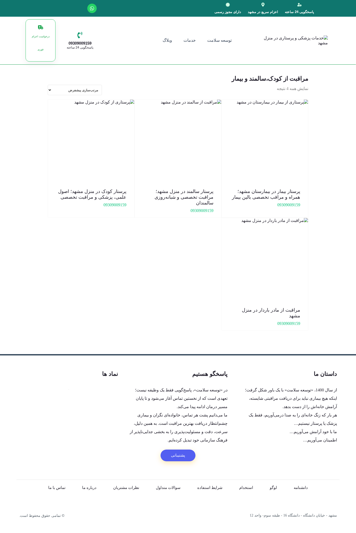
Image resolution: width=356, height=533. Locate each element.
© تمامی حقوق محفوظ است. (41, 515)
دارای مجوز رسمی (227, 12)
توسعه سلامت (219, 40)
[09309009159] (80, 35)
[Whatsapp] (92, 8)
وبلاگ (167, 40)
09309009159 (80, 43)
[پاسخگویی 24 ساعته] (299, 5)
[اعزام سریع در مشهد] (263, 5)
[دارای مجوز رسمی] (228, 5)
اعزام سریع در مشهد (263, 12)
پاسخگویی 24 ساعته (299, 12)
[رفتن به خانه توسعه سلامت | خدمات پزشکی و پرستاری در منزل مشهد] (313, 40)
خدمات (189, 40)
